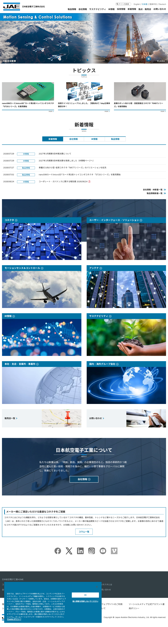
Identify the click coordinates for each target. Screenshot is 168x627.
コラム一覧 (84, 531)
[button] (4, 38)
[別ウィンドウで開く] (57, 549)
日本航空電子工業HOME (12, 579)
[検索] (117, 4)
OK (85, 595)
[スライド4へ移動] (87, 60)
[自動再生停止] (148, 58)
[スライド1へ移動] (80, 60)
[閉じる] (97, 587)
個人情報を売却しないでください (85, 601)
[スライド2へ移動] (83, 60)
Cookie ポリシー (14, 619)
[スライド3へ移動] (85, 60)
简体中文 (153, 4)
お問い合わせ (105, 589)
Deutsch (162, 4)
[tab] (52, 138)
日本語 (144, 4)
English (137, 4)
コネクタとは (106, 584)
